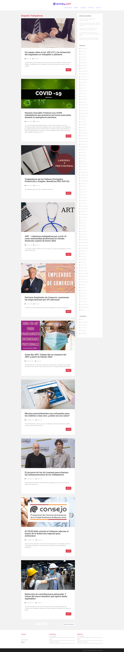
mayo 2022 (83, 192)
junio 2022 (83, 189)
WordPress (100, 650)
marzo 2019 (83, 298)
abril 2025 (83, 93)
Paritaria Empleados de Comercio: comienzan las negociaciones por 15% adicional (47, 298)
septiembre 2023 (85, 147)
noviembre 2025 (84, 74)
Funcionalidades (53, 636)
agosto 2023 (84, 149)
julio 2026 (83, 51)
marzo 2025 (83, 96)
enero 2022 (83, 203)
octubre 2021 (84, 211)
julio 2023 (83, 152)
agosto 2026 (84, 48)
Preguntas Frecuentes (54, 641)
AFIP (82, 319)
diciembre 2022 (84, 172)
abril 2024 (83, 127)
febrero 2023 (84, 166)
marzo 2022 (83, 197)
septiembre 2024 (85, 113)
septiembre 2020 (85, 248)
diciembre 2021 (84, 206)
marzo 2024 (83, 130)
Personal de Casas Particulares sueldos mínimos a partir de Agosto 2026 (88, 29)
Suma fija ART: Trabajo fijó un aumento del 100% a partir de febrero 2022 (45, 355)
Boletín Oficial (84, 322)
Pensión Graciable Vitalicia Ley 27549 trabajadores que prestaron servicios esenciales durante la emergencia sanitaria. (48, 115)
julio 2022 (83, 186)
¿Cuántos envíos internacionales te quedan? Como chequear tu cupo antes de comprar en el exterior (90, 24)
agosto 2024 (84, 116)
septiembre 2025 (85, 79)
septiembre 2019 (85, 282)
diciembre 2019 (84, 273)
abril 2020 (83, 262)
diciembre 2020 (84, 239)
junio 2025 (83, 88)
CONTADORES (83, 7)
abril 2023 (83, 161)
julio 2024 (83, 119)
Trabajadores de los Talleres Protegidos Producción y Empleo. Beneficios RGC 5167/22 (47, 180)
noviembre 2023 (84, 141)
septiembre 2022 (85, 180)
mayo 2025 (83, 90)
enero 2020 (83, 270)
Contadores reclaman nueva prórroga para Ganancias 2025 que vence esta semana (89, 38)
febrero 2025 (84, 99)
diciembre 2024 (84, 104)
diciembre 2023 (84, 138)
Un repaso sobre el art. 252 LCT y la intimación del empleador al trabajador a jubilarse (47, 53)
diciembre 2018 (84, 304)
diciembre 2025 (84, 71)
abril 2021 (83, 228)
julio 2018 (83, 310)
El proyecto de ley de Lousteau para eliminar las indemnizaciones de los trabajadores (46, 473)
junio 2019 (83, 290)
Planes (50, 639)
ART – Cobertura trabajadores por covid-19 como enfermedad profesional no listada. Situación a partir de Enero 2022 (45, 238)
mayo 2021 (83, 225)
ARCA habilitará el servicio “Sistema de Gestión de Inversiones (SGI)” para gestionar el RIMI (89, 34)
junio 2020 (83, 256)
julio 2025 (83, 85)
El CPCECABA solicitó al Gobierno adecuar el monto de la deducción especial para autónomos (47, 533)
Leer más (68, 69)
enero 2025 (83, 102)
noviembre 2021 (84, 208)
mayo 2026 (83, 57)
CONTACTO (98, 7)
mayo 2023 (83, 158)
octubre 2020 (84, 245)
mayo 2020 (83, 259)
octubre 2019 (84, 279)
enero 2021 (83, 237)
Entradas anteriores (68, 624)
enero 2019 (83, 301)
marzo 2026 (83, 62)
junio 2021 (83, 223)
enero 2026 (83, 68)
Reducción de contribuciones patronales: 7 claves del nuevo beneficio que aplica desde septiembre (46, 596)
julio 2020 (83, 253)
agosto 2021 (84, 217)
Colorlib (89, 650)
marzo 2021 (83, 231)
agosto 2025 (84, 82)
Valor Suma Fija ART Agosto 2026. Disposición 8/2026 (87, 19)
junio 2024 (83, 121)
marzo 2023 (83, 164)
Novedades (83, 333)
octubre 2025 (84, 76)
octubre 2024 (84, 110)
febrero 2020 (84, 267)
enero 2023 (83, 169)
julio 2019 (83, 287)
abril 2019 (83, 296)
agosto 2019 (84, 284)
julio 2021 (83, 220)
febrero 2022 (84, 200)
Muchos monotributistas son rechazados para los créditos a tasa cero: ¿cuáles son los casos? (47, 414)
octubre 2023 (84, 144)
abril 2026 (83, 60)
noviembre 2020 (84, 242)
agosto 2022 (84, 183)
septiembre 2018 (85, 307)
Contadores (84, 325)
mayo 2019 (83, 293)
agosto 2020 (84, 251)
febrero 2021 (84, 234)
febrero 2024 (84, 133)
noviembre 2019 (84, 276)
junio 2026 (83, 54)
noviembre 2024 (84, 107)
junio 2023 (83, 155)
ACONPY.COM (91, 7)
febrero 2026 (84, 65)
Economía (83, 327)
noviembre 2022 (84, 175)
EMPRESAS (76, 7)
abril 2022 (83, 194)
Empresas (83, 330)
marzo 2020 (83, 265)
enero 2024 (83, 135)
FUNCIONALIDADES (68, 7)
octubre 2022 (84, 178)
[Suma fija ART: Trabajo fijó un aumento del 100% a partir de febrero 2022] (48, 335)
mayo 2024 (83, 124)
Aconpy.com (36, 58)
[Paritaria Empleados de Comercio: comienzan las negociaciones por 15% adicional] (48, 278)
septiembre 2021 (85, 214)
